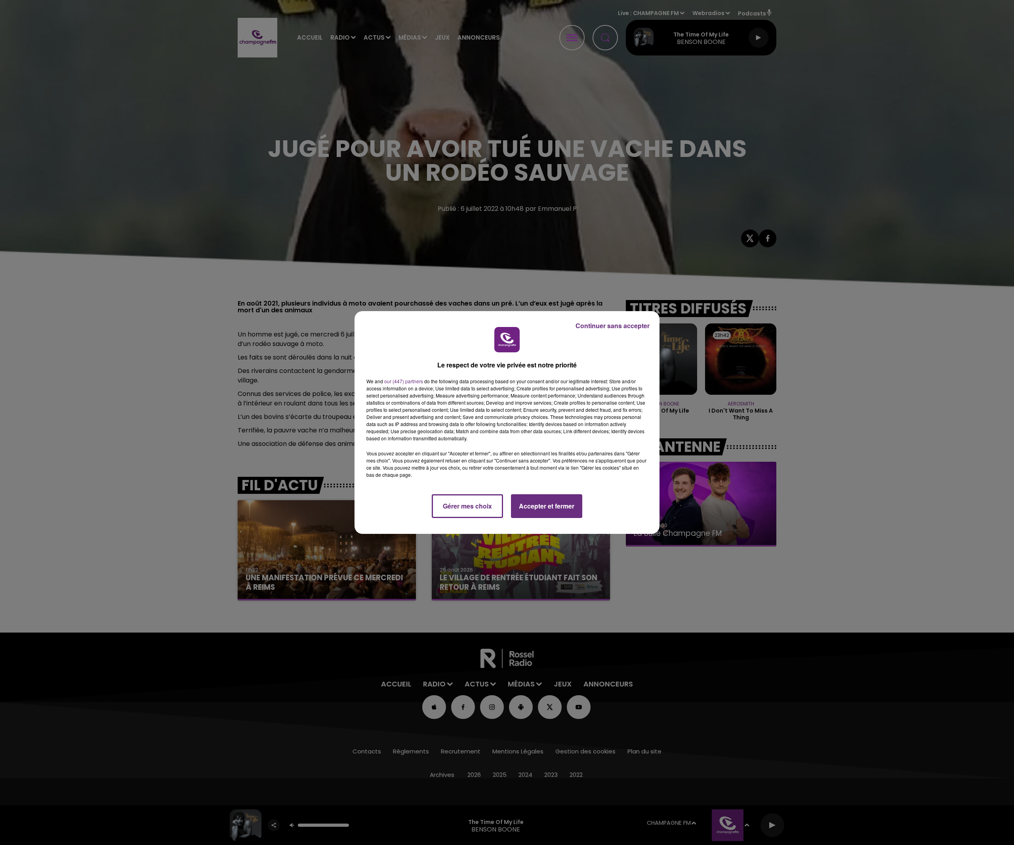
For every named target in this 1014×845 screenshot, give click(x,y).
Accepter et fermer (546, 505)
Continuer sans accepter (613, 325)
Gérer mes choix (467, 505)
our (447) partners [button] (403, 381)
